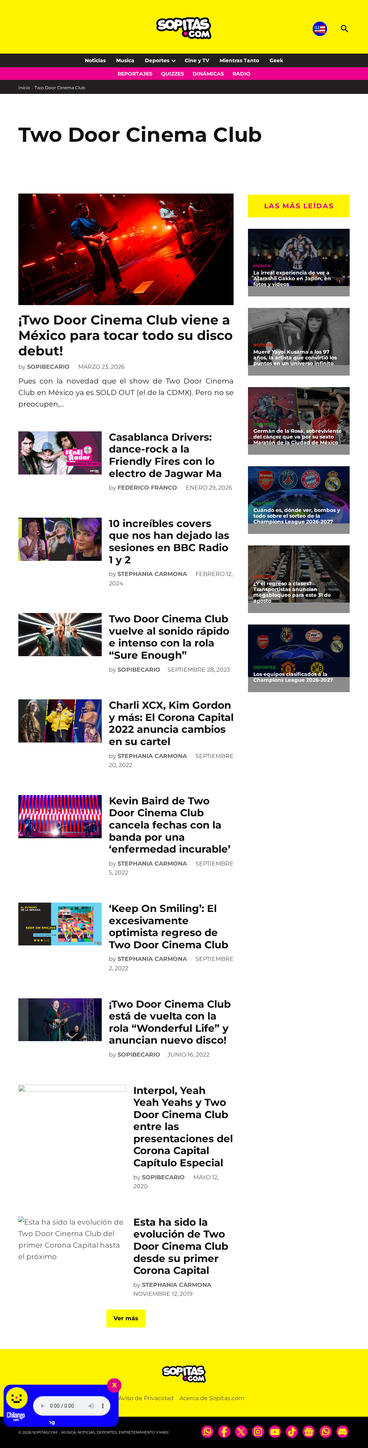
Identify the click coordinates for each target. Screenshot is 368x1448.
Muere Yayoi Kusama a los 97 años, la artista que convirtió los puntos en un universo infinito (295, 358)
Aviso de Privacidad (146, 1398)
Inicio (24, 87)
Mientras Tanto (239, 60)
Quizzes (172, 74)
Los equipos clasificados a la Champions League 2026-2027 (293, 677)
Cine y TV (197, 60)
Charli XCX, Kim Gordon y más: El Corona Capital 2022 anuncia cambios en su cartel (171, 723)
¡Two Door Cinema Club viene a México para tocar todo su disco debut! (125, 335)
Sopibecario (48, 366)
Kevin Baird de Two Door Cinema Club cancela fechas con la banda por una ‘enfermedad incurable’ (169, 825)
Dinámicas (208, 74)
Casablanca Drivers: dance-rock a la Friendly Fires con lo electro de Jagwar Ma (165, 455)
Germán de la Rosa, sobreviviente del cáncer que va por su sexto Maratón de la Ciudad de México (297, 437)
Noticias (95, 60)
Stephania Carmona (152, 574)
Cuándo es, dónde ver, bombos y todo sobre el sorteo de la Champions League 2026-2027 (296, 516)
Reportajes (135, 74)
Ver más (126, 1318)
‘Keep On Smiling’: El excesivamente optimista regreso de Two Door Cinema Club (168, 926)
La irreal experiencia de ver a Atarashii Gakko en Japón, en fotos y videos (292, 278)
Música (261, 266)
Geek (276, 60)
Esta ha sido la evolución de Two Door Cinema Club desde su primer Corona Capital (180, 1246)
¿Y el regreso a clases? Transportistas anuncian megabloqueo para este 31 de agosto (292, 592)
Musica (125, 60)
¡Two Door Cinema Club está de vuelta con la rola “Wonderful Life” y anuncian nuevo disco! (170, 1022)
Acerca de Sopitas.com (211, 1398)
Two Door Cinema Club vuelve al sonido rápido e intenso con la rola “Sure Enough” (169, 637)
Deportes (157, 60)
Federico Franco (147, 487)
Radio (241, 74)
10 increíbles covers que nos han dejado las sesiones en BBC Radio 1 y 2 (169, 541)
